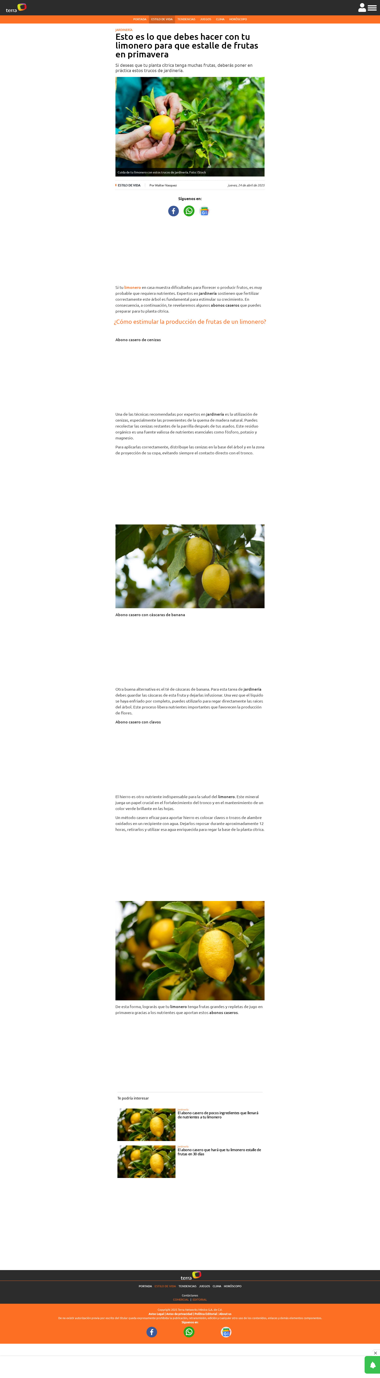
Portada (139, 19)
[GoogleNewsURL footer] (226, 1332)
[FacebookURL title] (173, 210)
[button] (372, 7)
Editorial (200, 1299)
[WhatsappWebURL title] (189, 210)
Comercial (181, 1299)
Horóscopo (238, 19)
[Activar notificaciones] (352, 1365)
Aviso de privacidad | (180, 1314)
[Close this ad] (376, 1353)
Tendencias (186, 19)
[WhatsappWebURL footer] (189, 1332)
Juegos (205, 19)
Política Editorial (206, 1314)
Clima (220, 19)
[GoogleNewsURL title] (204, 210)
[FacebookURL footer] (151, 1332)
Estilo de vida (162, 19)
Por (163, 185)
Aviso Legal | (157, 1314)
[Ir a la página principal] (16, 7)
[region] (190, 249)
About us (225, 1314)
